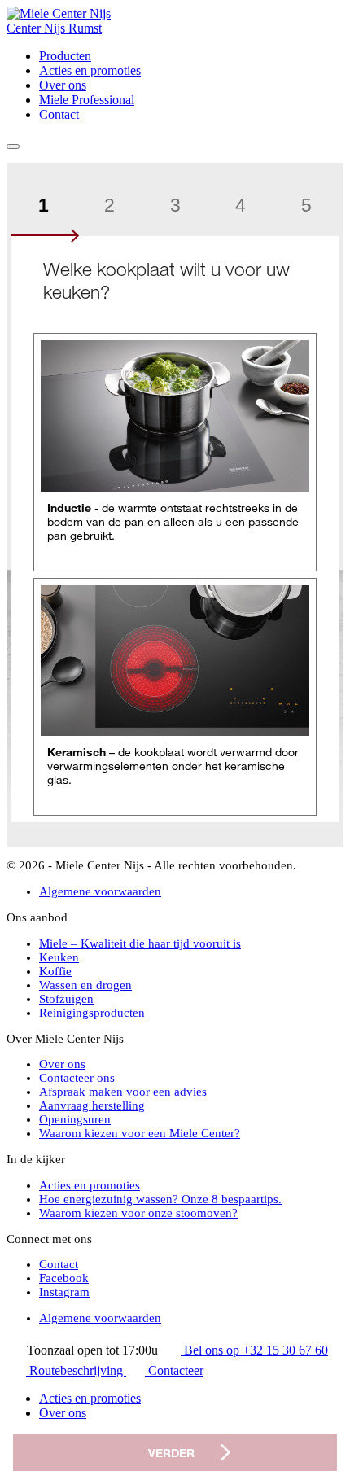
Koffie (55, 971)
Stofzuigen (66, 998)
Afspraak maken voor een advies (123, 1091)
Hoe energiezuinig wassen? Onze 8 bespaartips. (160, 1199)
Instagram (64, 1291)
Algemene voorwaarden (100, 891)
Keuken (59, 957)
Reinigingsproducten (92, 1012)
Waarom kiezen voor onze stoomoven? (138, 1212)
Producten (65, 56)
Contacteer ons (77, 1077)
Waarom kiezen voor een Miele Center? (139, 1133)
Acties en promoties (90, 70)
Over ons (62, 85)
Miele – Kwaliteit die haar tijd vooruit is (140, 943)
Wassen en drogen (85, 985)
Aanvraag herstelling (92, 1105)
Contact (59, 114)
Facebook (64, 1278)
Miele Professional (86, 100)
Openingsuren (75, 1119)
